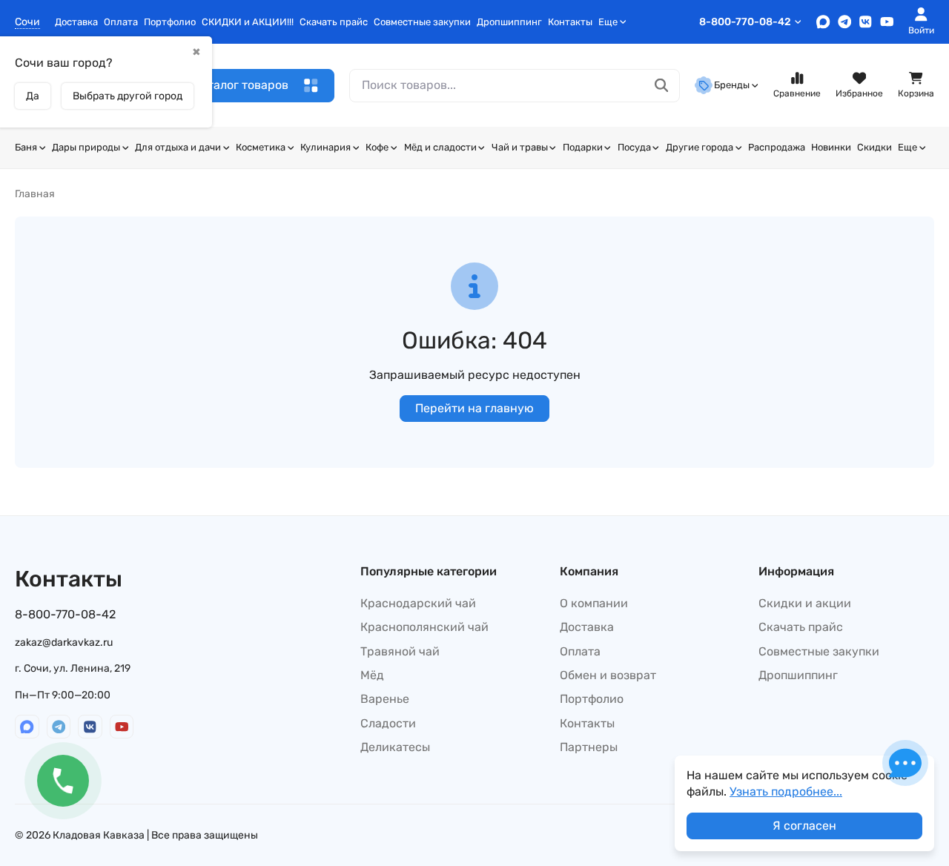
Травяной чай (400, 651)
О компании (594, 603)
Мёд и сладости (440, 147)
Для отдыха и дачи (178, 147)
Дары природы (86, 147)
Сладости (388, 723)
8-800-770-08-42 (745, 22)
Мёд (372, 675)
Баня (26, 147)
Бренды (732, 84)
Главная (35, 194)
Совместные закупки (422, 21)
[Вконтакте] (866, 22)
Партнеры (589, 747)
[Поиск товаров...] (662, 85)
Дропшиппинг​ (509, 21)
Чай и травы (520, 147)
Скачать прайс (334, 21)
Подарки (583, 147)
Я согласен (804, 826)
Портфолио (170, 21)
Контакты (570, 21)
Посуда (634, 147)
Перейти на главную (474, 408)
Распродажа (776, 147)
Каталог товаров (241, 85)
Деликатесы (395, 747)
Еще (608, 21)
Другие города (699, 147)
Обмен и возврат (608, 675)
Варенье (384, 699)
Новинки (831, 147)
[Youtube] (887, 22)
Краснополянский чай (424, 627)
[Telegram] (845, 22)
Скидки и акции (804, 603)
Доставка (76, 21)
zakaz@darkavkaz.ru (64, 642)
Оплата (121, 21)
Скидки (874, 147)
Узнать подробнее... (786, 791)
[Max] (823, 22)
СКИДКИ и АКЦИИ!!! (248, 21)
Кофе (377, 147)
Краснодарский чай (418, 603)
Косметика (260, 147)
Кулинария (325, 147)
